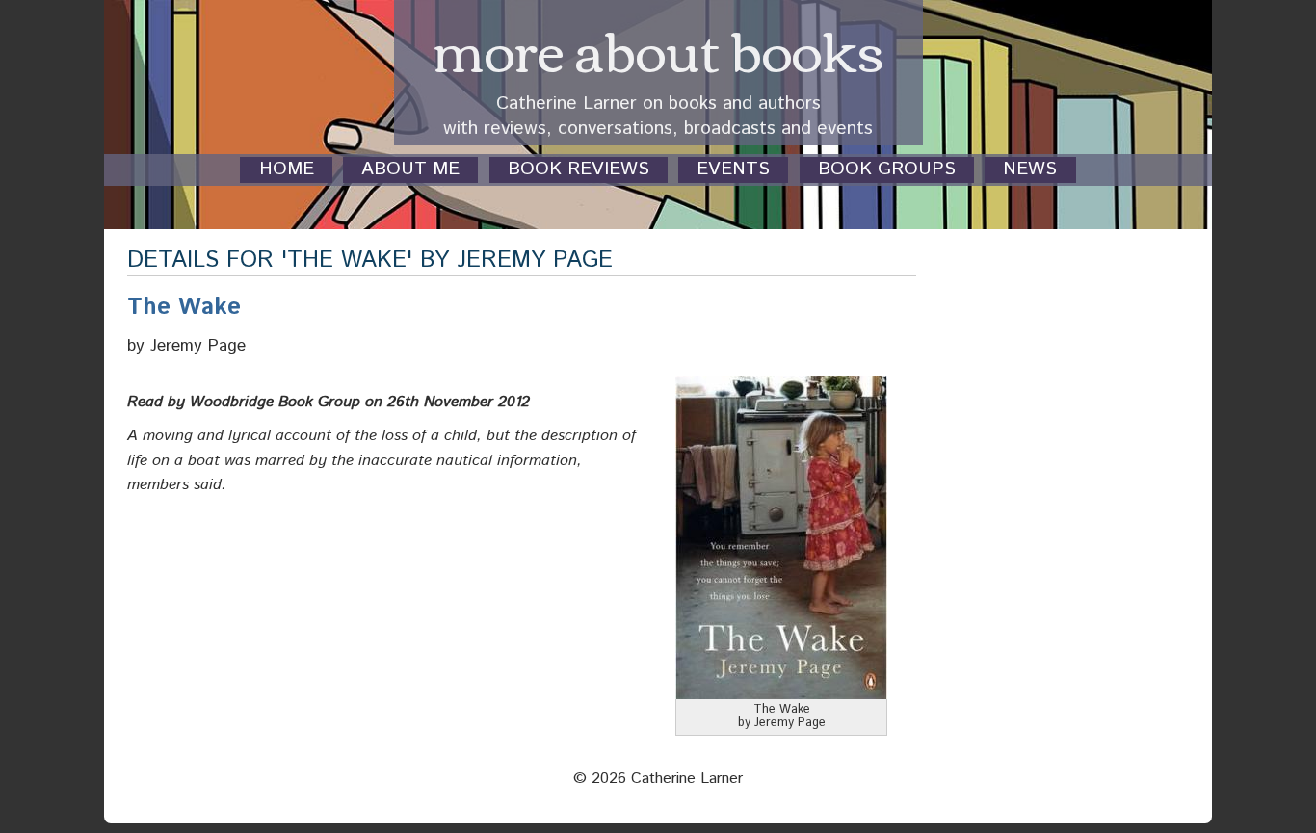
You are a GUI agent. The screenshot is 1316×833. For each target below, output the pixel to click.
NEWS (1030, 169)
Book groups (887, 169)
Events (733, 169)
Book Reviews (578, 169)
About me (410, 169)
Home (286, 169)
